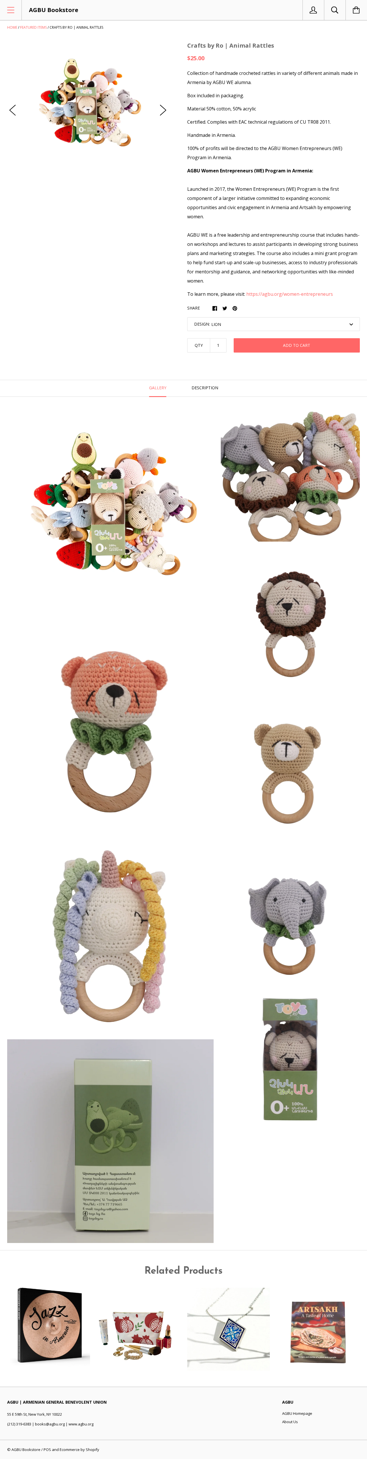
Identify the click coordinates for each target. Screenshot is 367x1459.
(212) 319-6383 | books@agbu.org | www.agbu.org (50, 1424)
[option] (87, 104)
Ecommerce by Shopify (79, 1449)
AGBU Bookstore (25, 1449)
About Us (290, 1421)
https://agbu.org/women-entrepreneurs (289, 294)
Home (12, 27)
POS (47, 1449)
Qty (199, 345)
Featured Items (33, 27)
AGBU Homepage (297, 1413)
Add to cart (296, 345)
